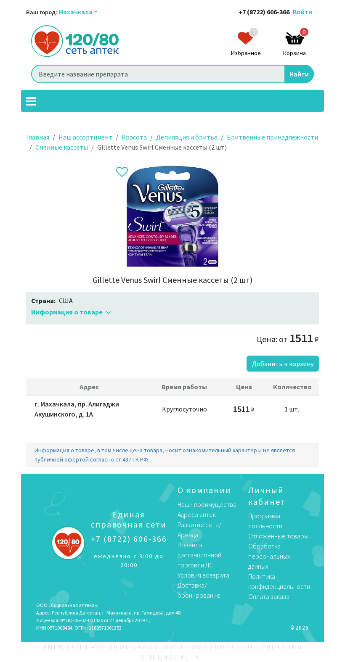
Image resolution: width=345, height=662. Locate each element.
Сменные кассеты (61, 147)
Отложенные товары (278, 536)
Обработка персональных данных (269, 556)
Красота (134, 137)
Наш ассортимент (85, 137)
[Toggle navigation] (31, 100)
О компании (204, 490)
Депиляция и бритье (187, 137)
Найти (299, 74)
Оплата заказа (268, 596)
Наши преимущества (207, 504)
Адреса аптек (197, 514)
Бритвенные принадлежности (272, 137)
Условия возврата (203, 575)
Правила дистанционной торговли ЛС (199, 555)
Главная (37, 137)
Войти (302, 12)
